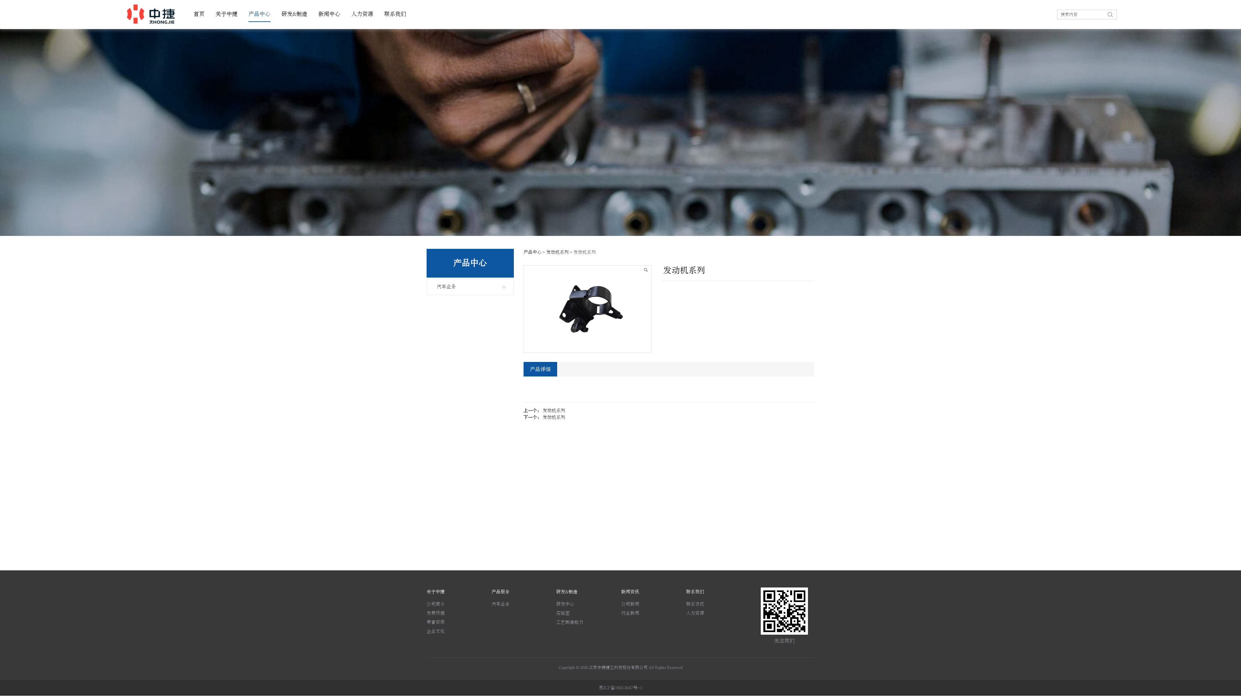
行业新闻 (630, 613)
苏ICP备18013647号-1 (620, 687)
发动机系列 (557, 252)
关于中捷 (227, 14)
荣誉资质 (436, 622)
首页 (199, 14)
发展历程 (436, 613)
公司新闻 (630, 604)
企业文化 (436, 631)
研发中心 (565, 604)
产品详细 (540, 369)
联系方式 (695, 604)
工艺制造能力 (569, 622)
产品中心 (259, 14)
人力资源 (362, 14)
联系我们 (395, 14)
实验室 (563, 613)
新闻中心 (329, 14)
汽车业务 (446, 287)
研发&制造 (294, 14)
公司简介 (436, 604)
